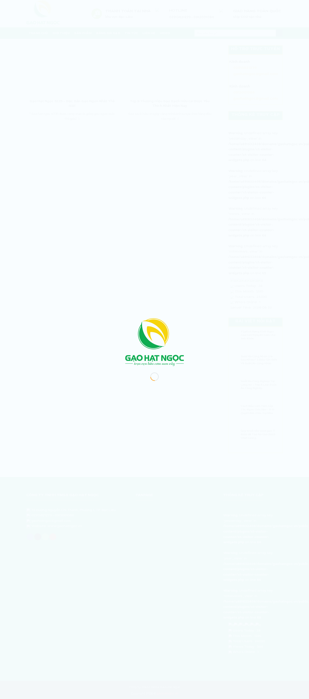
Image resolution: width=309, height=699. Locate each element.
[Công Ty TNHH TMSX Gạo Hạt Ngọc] (154, 342)
